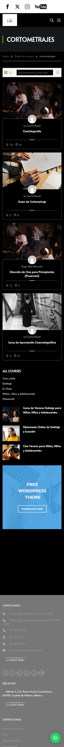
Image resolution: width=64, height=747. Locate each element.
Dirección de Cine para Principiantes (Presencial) (32, 273)
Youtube (41, 673)
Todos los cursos (24, 56)
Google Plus (19, 673)
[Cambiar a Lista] (10, 72)
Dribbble (27, 673)
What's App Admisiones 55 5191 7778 (31, 613)
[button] (55, 738)
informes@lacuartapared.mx (25, 650)
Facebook (5, 673)
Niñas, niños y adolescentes (19, 393)
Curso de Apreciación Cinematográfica (32, 342)
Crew (5, 734)
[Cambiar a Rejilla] (5, 72)
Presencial (8, 398)
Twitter (12, 673)
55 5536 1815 (17, 643)
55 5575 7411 (17, 637)
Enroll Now (32, 100)
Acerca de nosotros (14, 728)
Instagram (34, 673)
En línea (7, 388)
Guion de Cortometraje (32, 201)
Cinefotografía (32, 131)
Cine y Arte (9, 378)
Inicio (6, 56)
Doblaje (7, 383)
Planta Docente (11, 740)
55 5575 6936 (17, 630)
